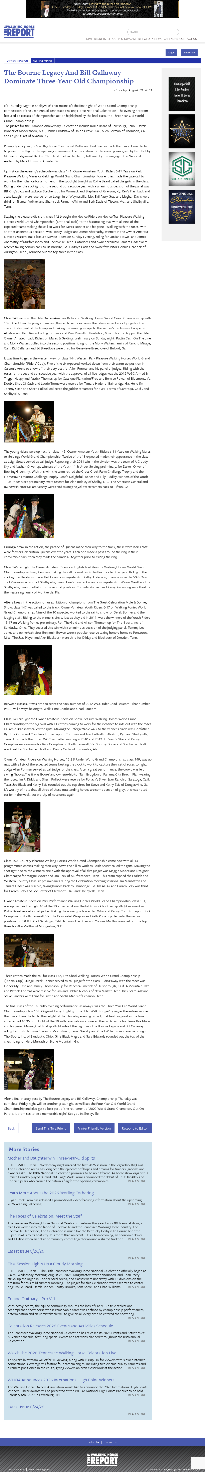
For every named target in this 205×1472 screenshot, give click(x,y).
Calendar (171, 38)
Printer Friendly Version (94, 1128)
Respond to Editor (135, 1128)
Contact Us (111, 1442)
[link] (89, 37)
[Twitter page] (191, 33)
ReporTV (114, 38)
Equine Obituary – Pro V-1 (31, 1298)
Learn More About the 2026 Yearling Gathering (51, 1193)
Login (171, 52)
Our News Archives (42, 60)
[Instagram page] (199, 33)
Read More (137, 1181)
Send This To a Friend (51, 1128)
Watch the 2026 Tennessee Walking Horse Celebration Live (62, 1353)
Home (89, 38)
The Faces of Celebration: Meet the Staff (45, 1216)
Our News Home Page (17, 60)
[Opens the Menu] (201, 37)
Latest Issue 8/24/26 (26, 1407)
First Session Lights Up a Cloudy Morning (45, 1264)
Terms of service (15, 1469)
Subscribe (189, 52)
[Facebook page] (184, 33)
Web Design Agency (39, 1469)
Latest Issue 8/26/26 (26, 1251)
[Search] (176, 32)
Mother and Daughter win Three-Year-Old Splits (51, 1158)
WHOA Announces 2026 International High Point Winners (61, 1380)
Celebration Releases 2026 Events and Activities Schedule (60, 1326)
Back (11, 1128)
